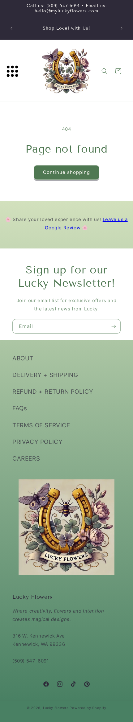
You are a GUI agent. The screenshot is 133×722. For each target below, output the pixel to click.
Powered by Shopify (88, 708)
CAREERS (26, 458)
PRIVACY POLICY (37, 441)
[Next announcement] (121, 28)
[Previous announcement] (11, 28)
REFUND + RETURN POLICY (52, 391)
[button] (12, 71)
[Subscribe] (113, 326)
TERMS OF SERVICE (41, 425)
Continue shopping (66, 172)
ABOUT (22, 358)
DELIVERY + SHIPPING (45, 375)
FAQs (19, 408)
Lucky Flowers (56, 708)
